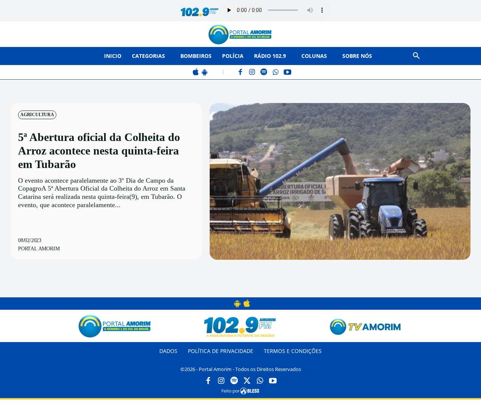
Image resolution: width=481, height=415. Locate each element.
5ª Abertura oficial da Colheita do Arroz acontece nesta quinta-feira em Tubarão (99, 150)
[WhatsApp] (275, 73)
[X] (246, 381)
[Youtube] (272, 381)
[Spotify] (264, 73)
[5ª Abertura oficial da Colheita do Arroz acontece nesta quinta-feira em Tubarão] (340, 181)
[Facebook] (241, 73)
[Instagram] (252, 73)
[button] (416, 56)
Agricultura (37, 114)
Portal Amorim (38, 248)
